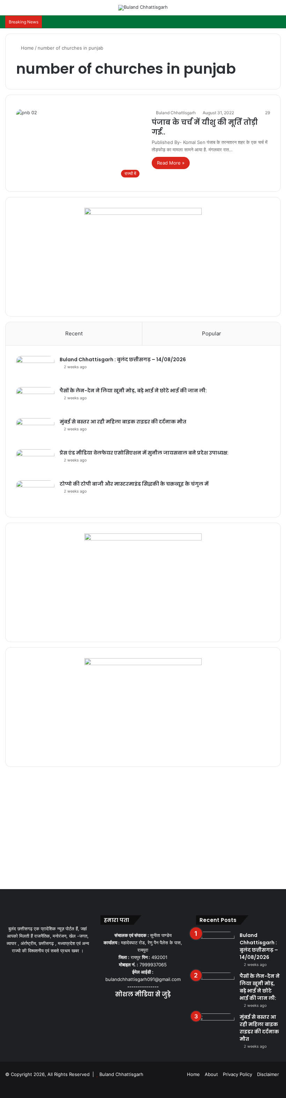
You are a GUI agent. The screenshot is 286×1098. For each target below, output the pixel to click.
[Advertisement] (143, 830)
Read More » (171, 163)
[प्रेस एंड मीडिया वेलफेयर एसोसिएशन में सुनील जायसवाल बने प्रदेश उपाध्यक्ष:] (35, 462)
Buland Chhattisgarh (176, 112)
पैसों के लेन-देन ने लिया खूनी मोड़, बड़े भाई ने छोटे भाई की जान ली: (133, 390)
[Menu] (8, 10)
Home (27, 48)
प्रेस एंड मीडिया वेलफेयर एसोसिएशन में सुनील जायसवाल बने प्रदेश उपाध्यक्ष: (144, 452)
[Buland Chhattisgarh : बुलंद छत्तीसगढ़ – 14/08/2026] (35, 369)
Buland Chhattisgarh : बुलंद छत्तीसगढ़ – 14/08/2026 (123, 359)
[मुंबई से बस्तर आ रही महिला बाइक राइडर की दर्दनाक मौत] (35, 431)
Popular (211, 333)
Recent (74, 333)
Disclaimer (268, 1074)
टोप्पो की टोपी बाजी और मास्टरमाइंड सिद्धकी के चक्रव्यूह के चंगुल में (134, 483)
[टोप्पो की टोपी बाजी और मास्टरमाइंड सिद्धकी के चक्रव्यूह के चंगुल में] (35, 493)
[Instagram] (151, 1008)
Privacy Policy (237, 1074)
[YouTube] (143, 1008)
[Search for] (277, 10)
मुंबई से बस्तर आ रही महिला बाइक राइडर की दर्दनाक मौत (123, 421)
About (211, 1074)
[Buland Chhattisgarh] (143, 7)
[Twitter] (134, 1008)
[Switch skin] (265, 10)
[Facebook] (126, 1008)
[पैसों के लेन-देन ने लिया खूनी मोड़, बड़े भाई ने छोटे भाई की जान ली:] (35, 400)
